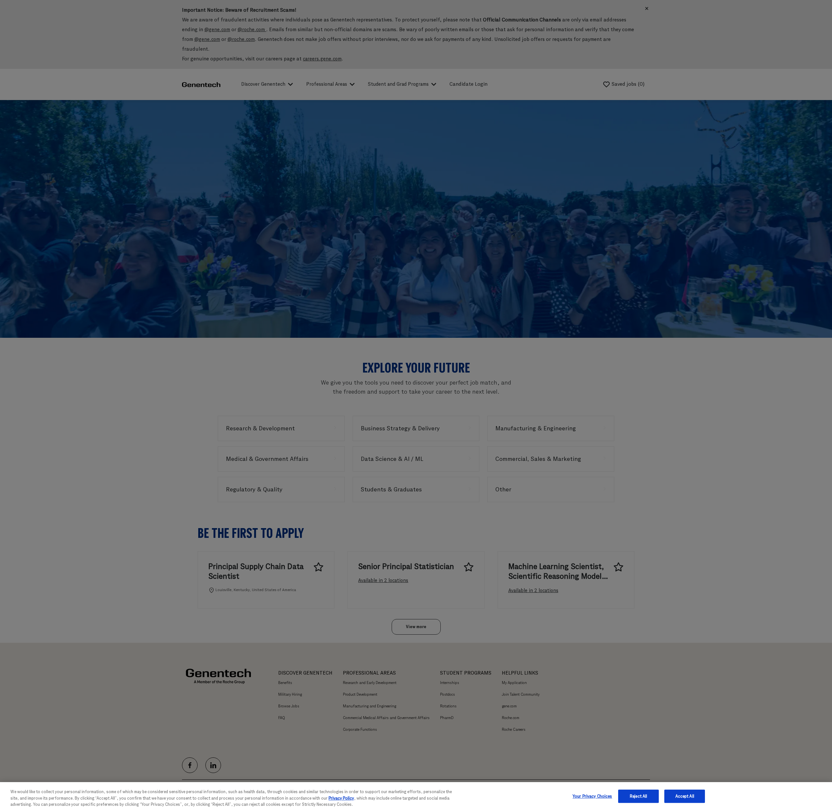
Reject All (638, 796)
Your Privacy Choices (592, 796)
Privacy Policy (341, 798)
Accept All (684, 796)
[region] (416, 796)
